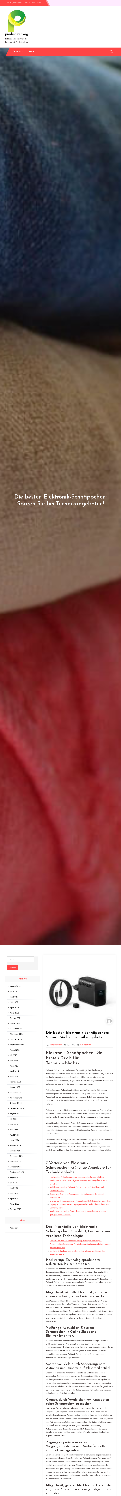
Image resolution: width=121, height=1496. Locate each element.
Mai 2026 (14, 1002)
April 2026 (14, 1007)
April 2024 (14, 1135)
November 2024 (17, 1097)
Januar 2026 (15, 1023)
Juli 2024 (13, 1119)
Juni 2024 (14, 1124)
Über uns (18, 51)
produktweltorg (55, 1045)
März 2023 (14, 1204)
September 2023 (17, 1172)
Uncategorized (85, 1045)
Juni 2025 (14, 1060)
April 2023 (14, 1198)
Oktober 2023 (16, 1166)
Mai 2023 (14, 1193)
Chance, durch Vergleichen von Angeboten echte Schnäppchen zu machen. (80, 1201)
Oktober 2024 (16, 1103)
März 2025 (14, 1076)
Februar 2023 (15, 1209)
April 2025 (14, 1071)
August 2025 (15, 1050)
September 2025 (17, 1044)
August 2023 (15, 1177)
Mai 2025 (14, 1066)
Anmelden (14, 1227)
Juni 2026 (14, 996)
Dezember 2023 (17, 1156)
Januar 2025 (15, 1087)
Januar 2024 (15, 1150)
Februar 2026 (15, 1018)
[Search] (111, 51)
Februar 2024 (15, 1145)
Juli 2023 (13, 1182)
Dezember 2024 (17, 1092)
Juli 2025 (13, 1055)
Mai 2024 (14, 1129)
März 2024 (14, 1140)
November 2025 (17, 1034)
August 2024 (15, 1113)
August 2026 (15, 986)
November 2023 (17, 1161)
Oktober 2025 (16, 1039)
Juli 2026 (13, 991)
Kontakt (31, 51)
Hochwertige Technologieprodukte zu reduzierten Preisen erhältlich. (77, 1177)
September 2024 (17, 1108)
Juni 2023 (14, 1188)
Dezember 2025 (17, 1028)
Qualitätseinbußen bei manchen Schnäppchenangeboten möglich (76, 1240)
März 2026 (14, 1012)
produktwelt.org (16, 34)
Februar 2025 (15, 1081)
